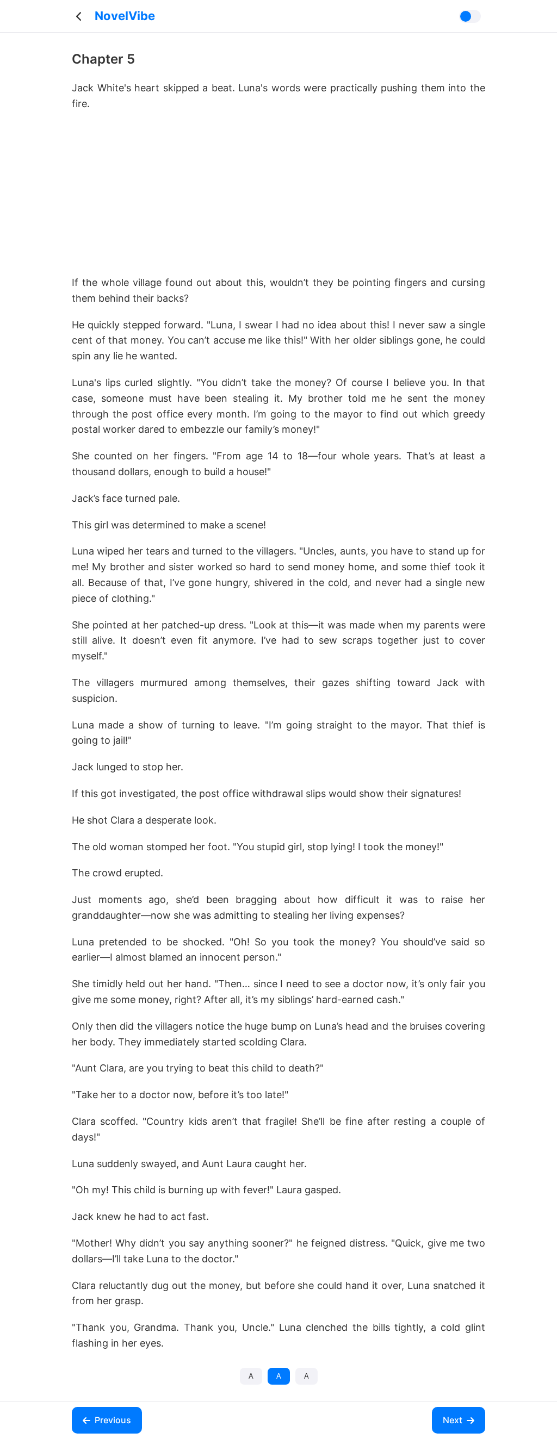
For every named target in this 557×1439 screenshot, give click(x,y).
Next (452, 1420)
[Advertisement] (278, 199)
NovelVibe (125, 16)
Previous (113, 1420)
